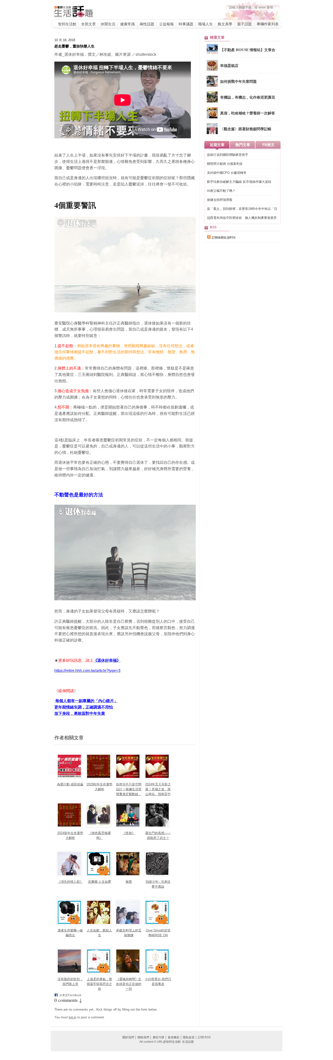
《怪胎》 (128, 833)
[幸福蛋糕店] (212, 70)
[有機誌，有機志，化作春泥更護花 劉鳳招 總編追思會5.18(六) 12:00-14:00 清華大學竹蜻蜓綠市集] (212, 101)
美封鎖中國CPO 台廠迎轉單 (226, 173)
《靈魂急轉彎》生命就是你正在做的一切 (128, 984)
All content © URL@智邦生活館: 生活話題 (166, 1041)
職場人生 (205, 23)
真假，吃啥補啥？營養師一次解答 (247, 113)
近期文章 (217, 145)
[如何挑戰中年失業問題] (212, 85)
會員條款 (173, 1037)
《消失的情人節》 (70, 881)
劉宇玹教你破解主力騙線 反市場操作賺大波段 (239, 182)
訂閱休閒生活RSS (223, 237)
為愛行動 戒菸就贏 (70, 784)
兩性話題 (147, 23)
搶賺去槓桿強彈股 (219, 200)
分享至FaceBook (70, 995)
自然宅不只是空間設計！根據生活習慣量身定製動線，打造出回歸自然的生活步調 (128, 794)
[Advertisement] (240, 330)
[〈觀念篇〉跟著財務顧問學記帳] (212, 133)
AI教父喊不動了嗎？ (221, 191)
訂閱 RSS (204, 1037)
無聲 (129, 881)
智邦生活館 (67, 23)
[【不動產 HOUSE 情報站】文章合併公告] (212, 54)
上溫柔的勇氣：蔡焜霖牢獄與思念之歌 (99, 984)
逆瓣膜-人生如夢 (99, 881)
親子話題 (244, 23)
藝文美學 (225, 23)
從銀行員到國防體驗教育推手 (227, 155)
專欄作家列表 (268, 23)
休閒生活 (108, 23)
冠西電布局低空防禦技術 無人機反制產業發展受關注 (242, 218)
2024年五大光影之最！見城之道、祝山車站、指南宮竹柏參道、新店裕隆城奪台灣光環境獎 (158, 794)
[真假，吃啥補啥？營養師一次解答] (212, 117)
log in (72, 1017)
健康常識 (127, 23)
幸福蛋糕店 (229, 65)
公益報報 (166, 23)
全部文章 (88, 23)
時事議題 (186, 23)
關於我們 (128, 1037)
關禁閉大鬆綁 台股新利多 (225, 164)
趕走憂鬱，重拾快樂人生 (74, 46)
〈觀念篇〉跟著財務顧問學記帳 (245, 128)
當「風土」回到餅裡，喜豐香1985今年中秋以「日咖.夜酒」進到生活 (242, 209)
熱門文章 (242, 145)
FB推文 (268, 145)
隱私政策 (189, 1037)
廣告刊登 (158, 1037)
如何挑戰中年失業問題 (238, 81)
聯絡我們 (143, 1037)
